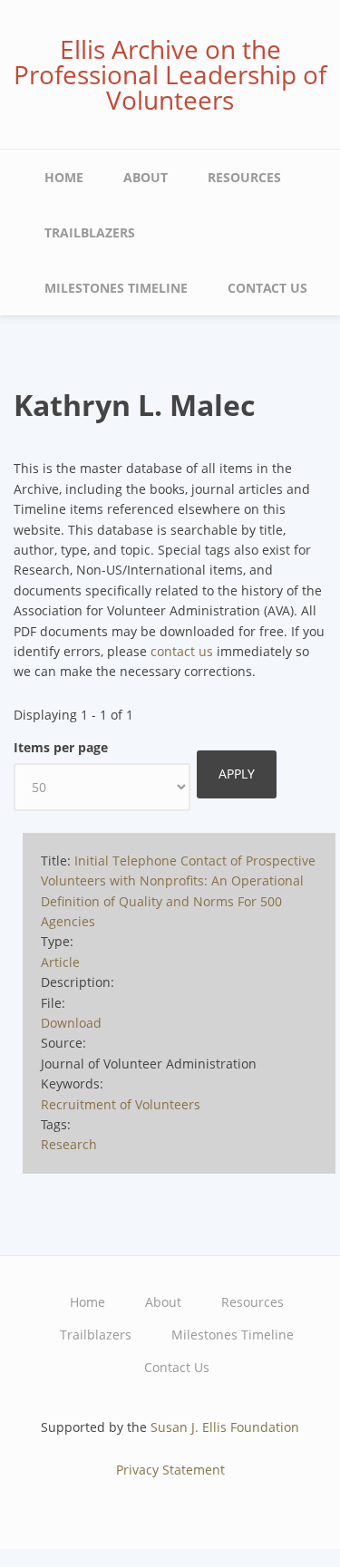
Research (69, 1144)
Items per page (61, 747)
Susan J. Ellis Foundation (225, 1427)
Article (60, 962)
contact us (182, 651)
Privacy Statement (170, 1469)
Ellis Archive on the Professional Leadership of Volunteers (170, 74)
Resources (244, 177)
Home (63, 177)
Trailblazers (89, 232)
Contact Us (267, 287)
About (145, 177)
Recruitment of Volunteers (120, 1104)
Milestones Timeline (116, 287)
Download (71, 1022)
